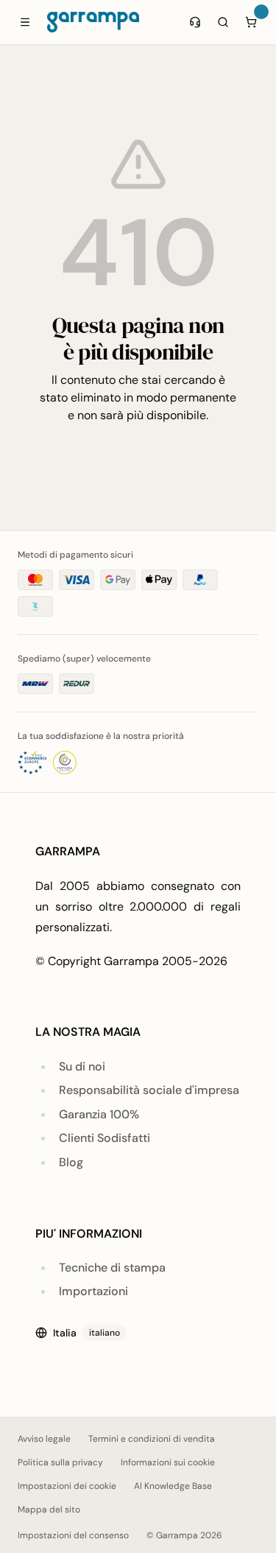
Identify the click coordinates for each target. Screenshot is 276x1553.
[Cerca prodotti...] (223, 22)
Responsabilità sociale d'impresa (149, 1090)
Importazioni (93, 1291)
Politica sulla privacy (60, 1462)
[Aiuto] (195, 22)
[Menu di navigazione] (25, 22)
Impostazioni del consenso (73, 1535)
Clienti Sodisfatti (104, 1138)
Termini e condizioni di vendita (151, 1439)
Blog (71, 1162)
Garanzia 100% (99, 1114)
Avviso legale (44, 1439)
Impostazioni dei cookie (67, 1486)
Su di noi (82, 1066)
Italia (86, 1332)
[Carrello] (251, 22)
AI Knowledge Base (173, 1486)
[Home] (93, 22)
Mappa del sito (49, 1509)
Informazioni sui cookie (168, 1462)
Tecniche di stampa (112, 1267)
